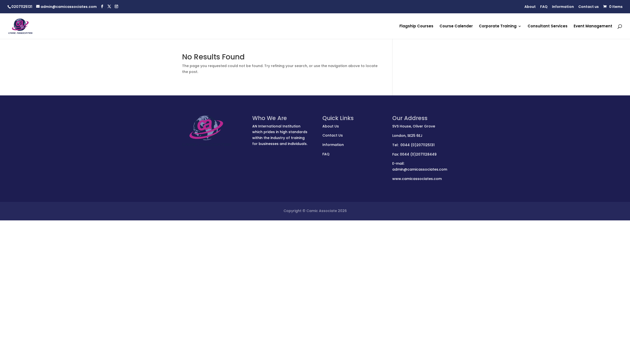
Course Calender (456, 26)
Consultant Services (547, 26)
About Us (330, 126)
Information (563, 7)
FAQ (544, 7)
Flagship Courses (416, 26)
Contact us (588, 7)
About (530, 7)
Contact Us (332, 135)
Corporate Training (498, 26)
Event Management (593, 26)
